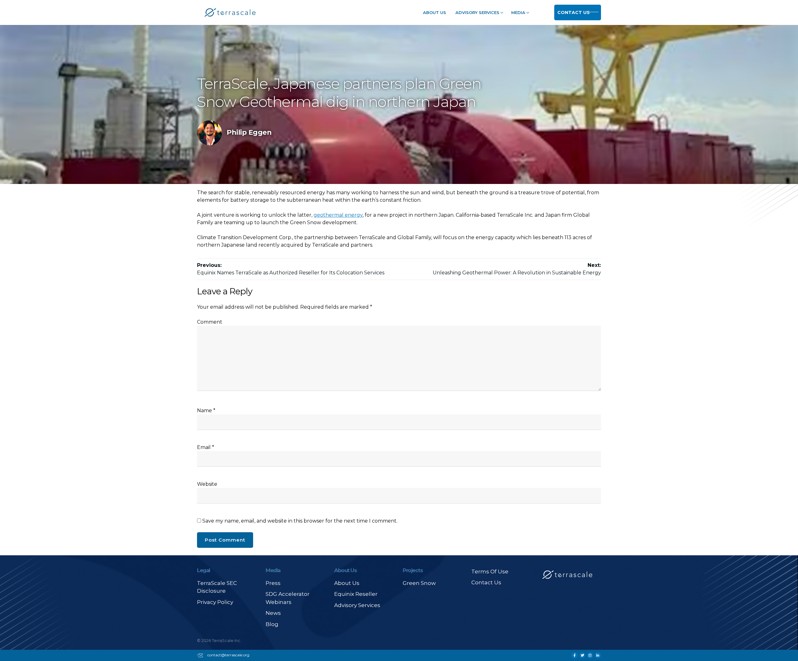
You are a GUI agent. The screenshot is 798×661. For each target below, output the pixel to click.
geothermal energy (338, 215)
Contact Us (573, 12)
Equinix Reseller (355, 594)
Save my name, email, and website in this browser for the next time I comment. (299, 521)
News (273, 613)
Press (273, 583)
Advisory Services (477, 12)
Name (206, 410)
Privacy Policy (215, 602)
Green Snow (419, 583)
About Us (434, 12)
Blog (272, 624)
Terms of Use (489, 571)
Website (207, 484)
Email (205, 447)
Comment (209, 322)
